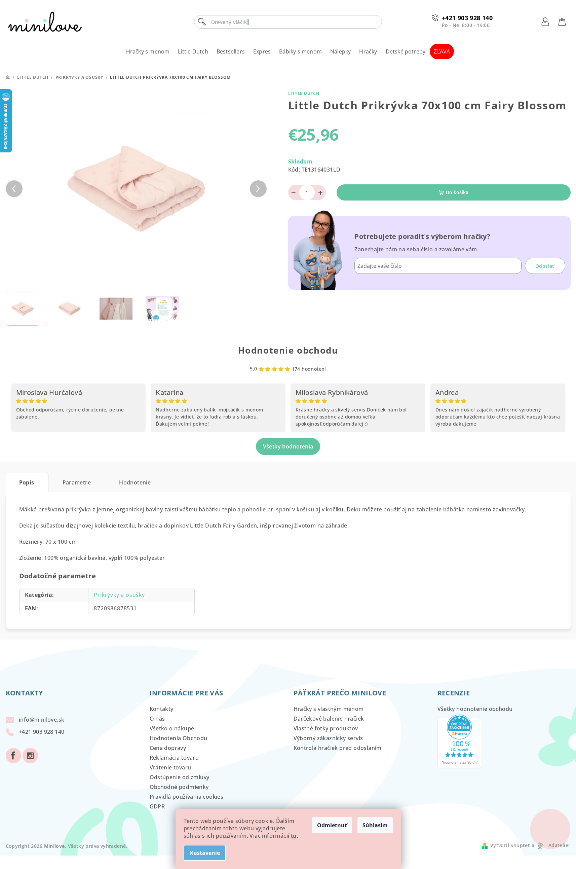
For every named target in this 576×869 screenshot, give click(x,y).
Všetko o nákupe (172, 728)
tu (294, 835)
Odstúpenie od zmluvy (179, 777)
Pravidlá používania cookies (187, 796)
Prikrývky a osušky (119, 595)
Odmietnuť (332, 825)
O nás (157, 718)
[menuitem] (148, 51)
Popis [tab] (26, 482)
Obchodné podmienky (179, 787)
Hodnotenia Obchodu (178, 738)
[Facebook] (13, 755)
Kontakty (162, 709)
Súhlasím (375, 825)
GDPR (157, 806)
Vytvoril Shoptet (510, 845)
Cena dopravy (168, 748)
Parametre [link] (77, 482)
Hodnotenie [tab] (135, 482)
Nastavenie (204, 853)
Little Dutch (304, 93)
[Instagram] (30, 755)
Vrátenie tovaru (170, 767)
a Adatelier (551, 845)
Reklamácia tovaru (174, 757)
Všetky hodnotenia (288, 446)
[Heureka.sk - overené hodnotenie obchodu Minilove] (459, 741)
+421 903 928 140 (467, 17)
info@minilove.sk (41, 719)
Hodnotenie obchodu (288, 350)
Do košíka (457, 192)
